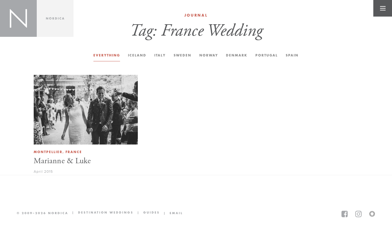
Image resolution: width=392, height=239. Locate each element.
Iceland (137, 55)
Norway (208, 55)
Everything (106, 55)
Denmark (236, 55)
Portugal (266, 55)
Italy (160, 55)
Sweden (182, 55)
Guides (147, 213)
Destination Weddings (101, 213)
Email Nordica (171, 213)
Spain (292, 55)
